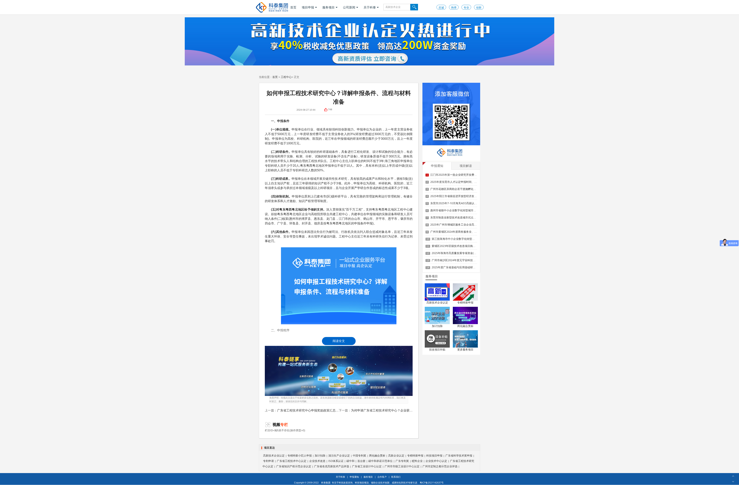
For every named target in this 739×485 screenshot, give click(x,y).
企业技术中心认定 (436, 461)
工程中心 (286, 77)
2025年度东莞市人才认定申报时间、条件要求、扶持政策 (464, 182)
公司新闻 (349, 7)
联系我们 (395, 476)
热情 (453, 7)
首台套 (361, 461)
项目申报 (308, 7)
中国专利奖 (359, 455)
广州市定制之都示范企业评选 (439, 466)
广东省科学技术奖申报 (458, 455)
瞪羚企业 (417, 461)
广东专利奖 (402, 461)
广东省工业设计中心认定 (367, 466)
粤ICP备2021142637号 (432, 482)
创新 (479, 7)
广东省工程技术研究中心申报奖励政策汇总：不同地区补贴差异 (320, 410)
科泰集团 (325, 482)
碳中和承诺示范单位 (380, 461)
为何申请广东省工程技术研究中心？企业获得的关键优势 (389, 410)
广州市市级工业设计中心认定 (402, 466)
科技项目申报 (434, 455)
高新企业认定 (396, 455)
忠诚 (441, 7)
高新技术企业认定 (437, 302)
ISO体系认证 (336, 461)
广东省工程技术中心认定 (291, 461)
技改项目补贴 (437, 349)
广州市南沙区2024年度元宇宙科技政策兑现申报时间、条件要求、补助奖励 (476, 260)
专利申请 (268, 461)
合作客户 (382, 476)
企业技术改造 (317, 461)
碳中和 (350, 461)
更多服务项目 (465, 349)
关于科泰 (370, 7)
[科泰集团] (272, 7)
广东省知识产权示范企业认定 (293, 466)
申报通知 (354, 476)
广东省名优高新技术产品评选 (331, 466)
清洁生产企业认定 (339, 455)
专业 (466, 7)
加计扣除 (437, 326)
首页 (293, 7)
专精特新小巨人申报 (300, 455)
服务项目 (328, 7)
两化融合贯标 (465, 326)
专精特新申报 (465, 302)
